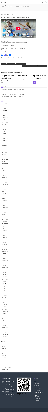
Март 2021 (4, 217)
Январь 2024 (4, 157)
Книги (3, 346)
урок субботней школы (20, 57)
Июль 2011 (4, 299)
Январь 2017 (4, 258)
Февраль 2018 (5, 251)
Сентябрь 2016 (5, 262)
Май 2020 (4, 226)
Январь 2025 (4, 136)
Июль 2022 (4, 189)
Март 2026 (4, 112)
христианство (27, 57)
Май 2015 (4, 272)
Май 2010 (4, 322)
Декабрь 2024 (5, 138)
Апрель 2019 (4, 244)
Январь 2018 (4, 253)
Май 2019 (4, 242)
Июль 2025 (4, 126)
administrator (10, 14)
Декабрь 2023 (5, 159)
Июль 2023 (4, 168)
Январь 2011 (4, 309)
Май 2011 (4, 302)
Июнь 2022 (4, 191)
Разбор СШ (28, 9)
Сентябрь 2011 (5, 295)
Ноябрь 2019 (4, 233)
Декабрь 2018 (5, 247)
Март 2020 (4, 228)
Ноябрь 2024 (4, 140)
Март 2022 (4, 196)
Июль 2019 (4, 239)
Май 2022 (4, 193)
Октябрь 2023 (5, 163)
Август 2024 (4, 145)
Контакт (36, 403)
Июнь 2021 (4, 212)
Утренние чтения (5, 357)
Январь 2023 (4, 179)
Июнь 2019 (4, 240)
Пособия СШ (4, 350)
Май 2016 (4, 263)
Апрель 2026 (4, 110)
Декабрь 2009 (5, 330)
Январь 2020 (4, 230)
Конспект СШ (5, 348)
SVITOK (12, 410)
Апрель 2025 (4, 131)
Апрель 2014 (4, 276)
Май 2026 (4, 108)
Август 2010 (4, 316)
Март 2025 (4, 133)
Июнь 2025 (4, 127)
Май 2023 (4, 172)
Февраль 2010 (5, 327)
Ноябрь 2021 (4, 203)
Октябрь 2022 (5, 184)
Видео (23, 9)
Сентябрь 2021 (5, 207)
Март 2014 (4, 277)
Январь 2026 (4, 115)
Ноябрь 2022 (4, 182)
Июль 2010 (4, 318)
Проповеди (4, 351)
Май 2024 (4, 150)
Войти (3, 364)
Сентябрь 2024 (5, 143)
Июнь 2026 (4, 106)
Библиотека (36, 385)
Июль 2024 (4, 147)
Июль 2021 (4, 210)
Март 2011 (4, 306)
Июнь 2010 (4, 320)
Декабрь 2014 (5, 274)
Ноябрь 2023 (4, 161)
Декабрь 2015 (4, 270)
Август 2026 (4, 103)
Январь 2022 (4, 200)
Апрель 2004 (4, 337)
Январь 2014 (4, 281)
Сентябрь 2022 (5, 186)
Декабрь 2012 (5, 286)
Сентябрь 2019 (5, 237)
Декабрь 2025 (5, 117)
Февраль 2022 (5, 198)
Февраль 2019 (5, 246)
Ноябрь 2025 (4, 119)
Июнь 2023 (4, 170)
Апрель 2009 (4, 336)
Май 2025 (4, 129)
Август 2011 (4, 297)
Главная (35, 381)
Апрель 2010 (4, 323)
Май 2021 (4, 214)
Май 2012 (4, 288)
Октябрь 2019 (5, 235)
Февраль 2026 (5, 113)
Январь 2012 (4, 290)
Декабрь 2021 (5, 202)
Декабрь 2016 (5, 260)
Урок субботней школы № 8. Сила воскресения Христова (13, 89)
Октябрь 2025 (5, 120)
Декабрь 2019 (5, 232)
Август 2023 (4, 166)
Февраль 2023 (5, 177)
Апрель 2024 (4, 152)
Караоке (4, 344)
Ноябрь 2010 (4, 313)
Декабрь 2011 (4, 292)
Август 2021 (4, 209)
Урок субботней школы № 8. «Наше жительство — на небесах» (40, 77)
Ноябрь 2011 (4, 293)
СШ (14, 57)
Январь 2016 (4, 269)
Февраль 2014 (5, 279)
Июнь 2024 (4, 149)
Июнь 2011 (4, 300)
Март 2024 (4, 154)
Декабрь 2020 (5, 223)
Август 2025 (4, 124)
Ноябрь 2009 (5, 332)
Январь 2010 (4, 329)
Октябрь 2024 (5, 142)
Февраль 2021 (5, 219)
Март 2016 (4, 265)
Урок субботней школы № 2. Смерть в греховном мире (7, 77)
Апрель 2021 (4, 216)
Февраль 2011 (4, 307)
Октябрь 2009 (5, 334)
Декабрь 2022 (5, 180)
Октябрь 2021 (5, 205)
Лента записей (5, 365)
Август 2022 (4, 187)
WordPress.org (5, 369)
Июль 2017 (4, 256)
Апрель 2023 (4, 173)
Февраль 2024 (5, 156)
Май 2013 (4, 283)
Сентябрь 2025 (5, 122)
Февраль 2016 (5, 267)
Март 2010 (4, 325)
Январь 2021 (4, 221)
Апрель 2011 (4, 304)
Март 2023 (4, 175)
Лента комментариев (6, 367)
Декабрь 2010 (5, 311)
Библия (11, 57)
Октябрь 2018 (5, 249)
